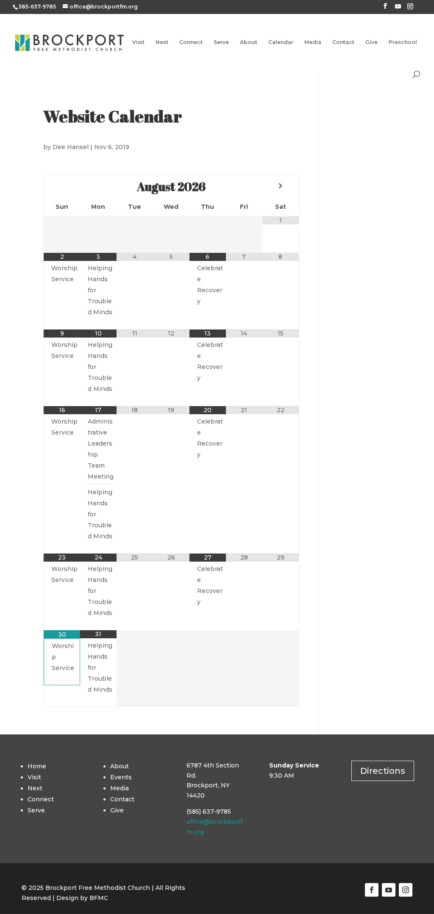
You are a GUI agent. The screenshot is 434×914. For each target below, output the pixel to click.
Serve (221, 42)
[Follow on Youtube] (388, 890)
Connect (191, 42)
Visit (138, 42)
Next (162, 42)
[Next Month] (280, 186)
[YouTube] (398, 8)
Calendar (280, 42)
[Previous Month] (62, 186)
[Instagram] (410, 8)
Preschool (403, 42)
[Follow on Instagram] (405, 890)
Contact (343, 42)
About (248, 42)
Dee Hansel (71, 147)
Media (312, 42)
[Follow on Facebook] (371, 890)
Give (371, 42)
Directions (382, 771)
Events (121, 777)
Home (37, 766)
